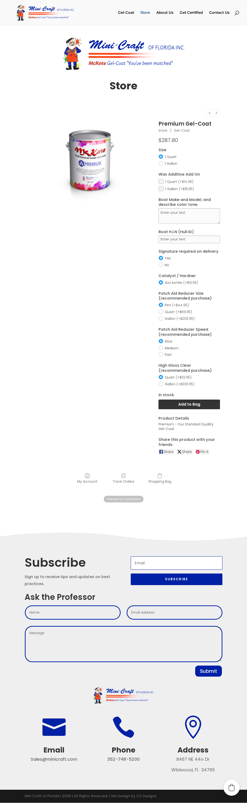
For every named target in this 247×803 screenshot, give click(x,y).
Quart (178, 311)
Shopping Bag (159, 481)
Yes (168, 258)
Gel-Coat (126, 13)
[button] (231, 787)
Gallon (180, 318)
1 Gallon (171, 163)
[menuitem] (209, 112)
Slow (168, 341)
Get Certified (191, 13)
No (167, 265)
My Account (87, 481)
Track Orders (123, 481)
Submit (208, 671)
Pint (177, 305)
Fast (168, 354)
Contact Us (219, 13)
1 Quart (171, 156)
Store (145, 13)
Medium (171, 348)
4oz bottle (181, 282)
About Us (164, 13)
